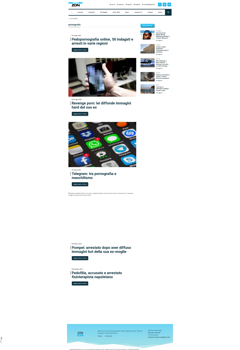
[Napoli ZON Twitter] (169, 4)
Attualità (91, 12)
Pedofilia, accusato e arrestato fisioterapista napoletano (97, 275)
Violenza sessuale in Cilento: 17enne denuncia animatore (163, 76)
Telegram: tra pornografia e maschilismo (94, 176)
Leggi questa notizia (80, 50)
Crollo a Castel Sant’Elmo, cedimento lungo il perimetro (162, 49)
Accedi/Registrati (149, 4)
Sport (127, 12)
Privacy (100, 336)
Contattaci (108, 336)
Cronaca (80, 12)
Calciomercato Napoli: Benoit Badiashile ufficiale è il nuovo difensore (163, 35)
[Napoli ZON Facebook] (160, 4)
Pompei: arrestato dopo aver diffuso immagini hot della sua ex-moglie (101, 250)
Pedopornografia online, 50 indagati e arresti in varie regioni (102, 41)
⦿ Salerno (120, 4)
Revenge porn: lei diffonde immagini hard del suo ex (101, 105)
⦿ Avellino (137, 4)
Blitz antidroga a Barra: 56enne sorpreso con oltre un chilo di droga (162, 63)
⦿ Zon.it (112, 4)
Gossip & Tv (138, 12)
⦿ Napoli (129, 4)
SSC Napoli (103, 12)
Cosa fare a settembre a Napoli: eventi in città (162, 88)
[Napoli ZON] (75, 4)
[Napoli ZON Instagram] (164, 4)
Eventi (160, 12)
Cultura (150, 12)
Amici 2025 (116, 12)
